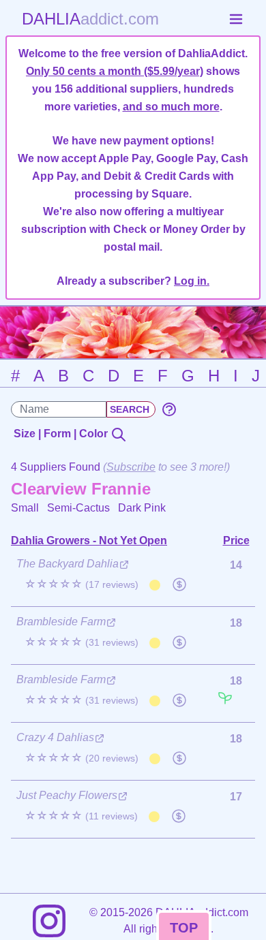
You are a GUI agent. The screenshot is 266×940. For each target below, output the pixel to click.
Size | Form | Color (62, 433)
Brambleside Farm (61, 621)
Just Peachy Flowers (66, 795)
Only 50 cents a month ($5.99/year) (114, 71)
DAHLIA (90, 19)
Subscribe (131, 467)
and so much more (171, 106)
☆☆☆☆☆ (81, 584)
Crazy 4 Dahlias (55, 737)
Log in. (191, 281)
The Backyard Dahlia (67, 563)
